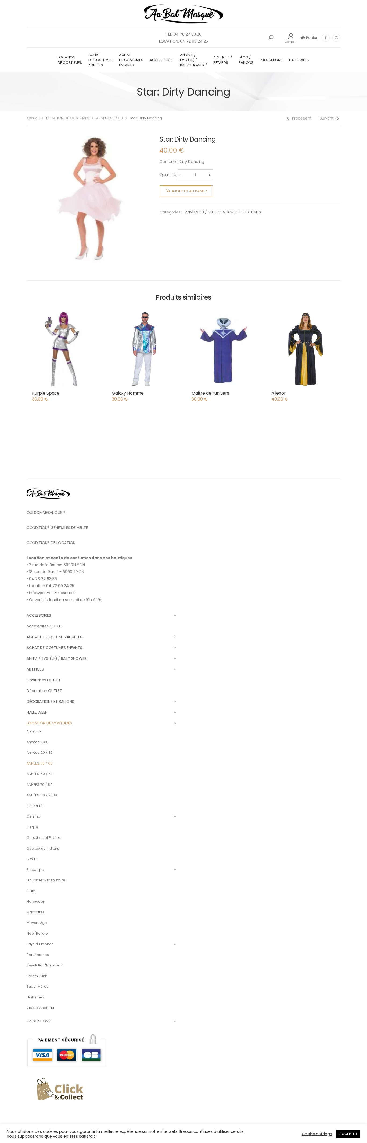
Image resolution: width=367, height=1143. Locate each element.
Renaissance (38, 954)
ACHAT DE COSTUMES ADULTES (100, 60)
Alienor (278, 393)
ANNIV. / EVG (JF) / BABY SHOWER (57, 658)
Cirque (32, 827)
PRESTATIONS (271, 59)
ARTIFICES (35, 669)
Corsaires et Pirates (43, 837)
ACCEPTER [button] (348, 1133)
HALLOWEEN (299, 59)
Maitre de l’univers (210, 393)
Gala (31, 890)
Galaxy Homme (128, 393)
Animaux (34, 731)
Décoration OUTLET (44, 690)
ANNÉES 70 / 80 (39, 784)
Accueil (33, 118)
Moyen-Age (37, 922)
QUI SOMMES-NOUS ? (46, 512)
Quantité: (168, 174)
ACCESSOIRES (162, 59)
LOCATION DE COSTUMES (70, 60)
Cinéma (33, 816)
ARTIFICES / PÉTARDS (222, 60)
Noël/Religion (38, 933)
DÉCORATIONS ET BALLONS (50, 701)
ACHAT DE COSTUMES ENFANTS (131, 60)
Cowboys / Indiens (43, 848)
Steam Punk (37, 976)
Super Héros (37, 986)
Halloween (36, 901)
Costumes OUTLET (44, 680)
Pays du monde (40, 943)
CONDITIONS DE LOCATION (51, 542)
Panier (311, 37)
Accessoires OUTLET (45, 626)
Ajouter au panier (189, 191)
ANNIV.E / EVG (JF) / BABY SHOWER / (193, 60)
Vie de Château (40, 1007)
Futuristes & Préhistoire (46, 880)
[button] (271, 38)
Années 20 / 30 (40, 752)
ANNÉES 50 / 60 (109, 118)
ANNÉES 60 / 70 (39, 773)
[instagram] (336, 38)
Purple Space (46, 393)
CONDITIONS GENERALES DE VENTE (57, 527)
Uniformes (35, 997)
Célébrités (36, 805)
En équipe (35, 869)
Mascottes (36, 912)
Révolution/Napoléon (45, 965)
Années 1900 (37, 742)
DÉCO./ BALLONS (246, 60)
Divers (32, 858)
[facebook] (326, 38)
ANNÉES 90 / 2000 (42, 795)
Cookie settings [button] (317, 1133)
